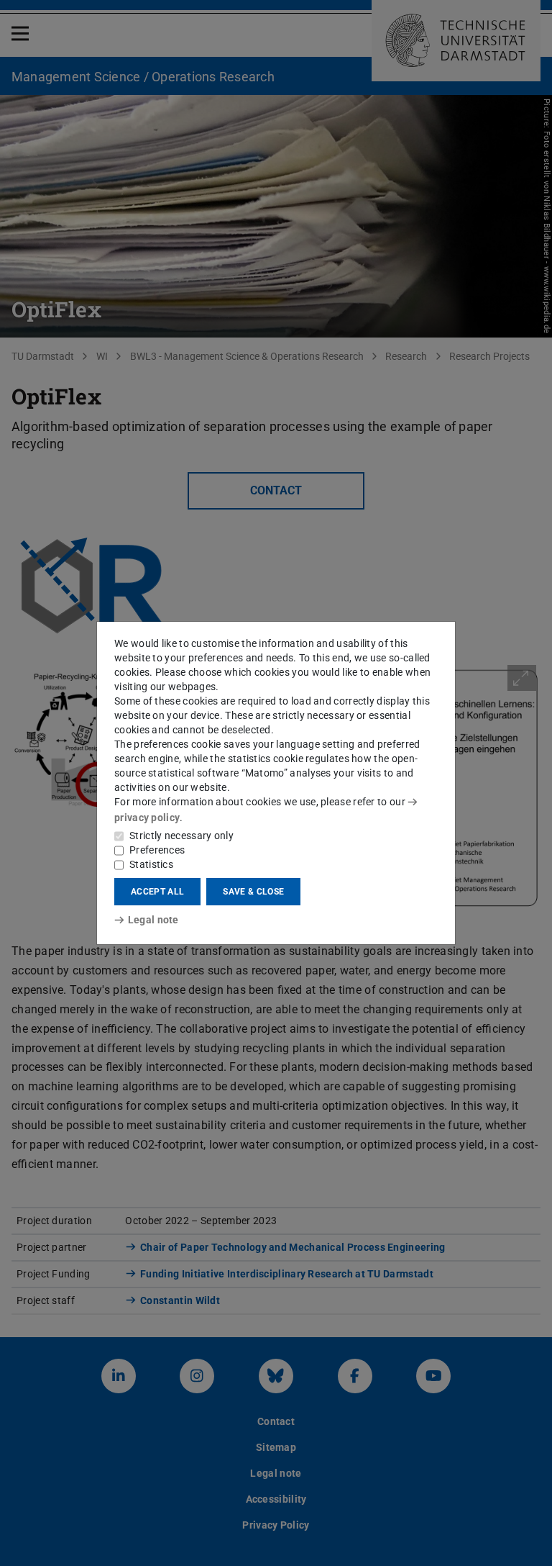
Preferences (157, 850)
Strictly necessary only (181, 835)
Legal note (153, 919)
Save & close (253, 892)
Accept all (157, 892)
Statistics (151, 864)
